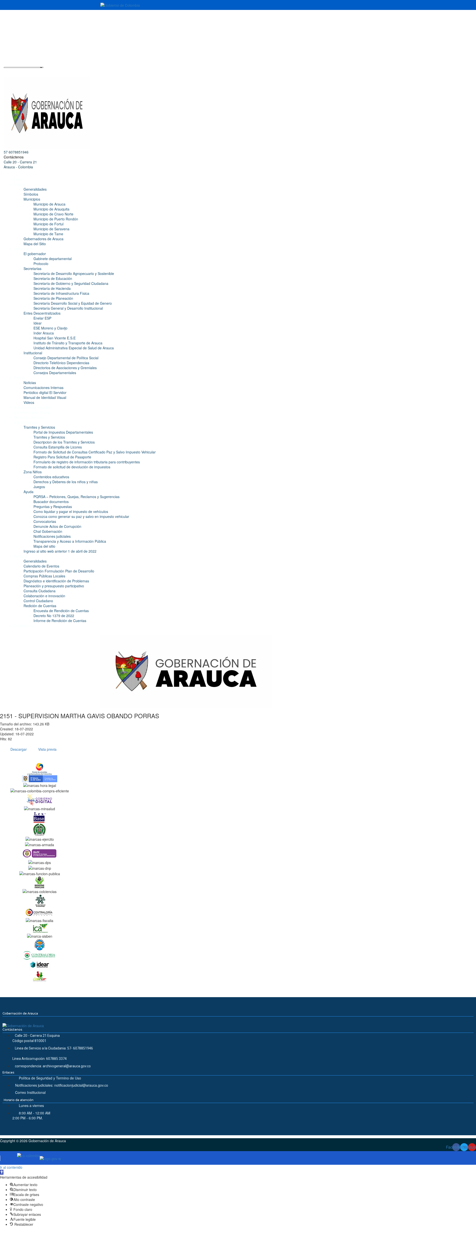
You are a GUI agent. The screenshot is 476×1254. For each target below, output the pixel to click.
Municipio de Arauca (49, 204)
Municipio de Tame (48, 233)
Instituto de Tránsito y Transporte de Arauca (67, 342)
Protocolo (40, 263)
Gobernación (24, 248)
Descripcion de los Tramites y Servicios (64, 442)
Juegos (39, 486)
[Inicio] (186, 670)
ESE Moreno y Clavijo (50, 328)
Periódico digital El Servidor (45, 392)
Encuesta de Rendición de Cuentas (61, 610)
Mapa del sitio (44, 546)
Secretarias (32, 268)
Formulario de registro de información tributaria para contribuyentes (86, 461)
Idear (37, 323)
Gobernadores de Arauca (43, 238)
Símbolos (31, 194)
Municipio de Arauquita (51, 209)
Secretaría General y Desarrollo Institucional (68, 308)
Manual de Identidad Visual (45, 397)
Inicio (18, 179)
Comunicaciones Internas (43, 387)
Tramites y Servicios (39, 427)
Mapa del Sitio (35, 243)
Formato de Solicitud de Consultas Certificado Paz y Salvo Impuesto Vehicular (94, 451)
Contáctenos (14, 156)
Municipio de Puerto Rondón (55, 218)
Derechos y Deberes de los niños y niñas (65, 481)
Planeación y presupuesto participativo (54, 585)
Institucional (33, 352)
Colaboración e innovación (44, 595)
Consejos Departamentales (54, 372)
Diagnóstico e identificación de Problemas (56, 580)
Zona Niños (33, 471)
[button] (1, 1172)
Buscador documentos (51, 501)
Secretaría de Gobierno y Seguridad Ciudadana (70, 283)
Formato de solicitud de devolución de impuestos (71, 466)
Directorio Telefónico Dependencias (61, 362)
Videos (29, 402)
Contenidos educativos (51, 476)
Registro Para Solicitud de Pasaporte (62, 456)
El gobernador (35, 253)
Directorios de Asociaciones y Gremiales (65, 367)
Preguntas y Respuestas (52, 506)
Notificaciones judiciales (52, 536)
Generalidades (35, 189)
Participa (20, 556)
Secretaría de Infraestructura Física (61, 293)
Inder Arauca (43, 332)
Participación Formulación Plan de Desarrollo (59, 570)
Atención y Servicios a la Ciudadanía (29, 420)
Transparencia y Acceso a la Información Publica (32, 410)
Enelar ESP (42, 318)
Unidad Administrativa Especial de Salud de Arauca (73, 347)
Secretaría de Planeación (53, 298)
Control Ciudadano (38, 600)
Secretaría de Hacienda (52, 288)
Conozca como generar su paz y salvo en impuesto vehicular (81, 516)
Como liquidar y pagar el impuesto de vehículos (70, 511)
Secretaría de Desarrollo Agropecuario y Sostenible (73, 273)
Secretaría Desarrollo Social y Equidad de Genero (72, 303)
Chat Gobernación (47, 531)
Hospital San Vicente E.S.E (54, 337)
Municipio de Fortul (48, 223)
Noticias (30, 382)
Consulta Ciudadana (40, 590)
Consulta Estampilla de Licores (57, 447)
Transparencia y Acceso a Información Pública (69, 541)
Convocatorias (44, 521)
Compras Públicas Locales (44, 575)
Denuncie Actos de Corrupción (57, 526)
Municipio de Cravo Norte (53, 213)
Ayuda (28, 491)
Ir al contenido (11, 1167)
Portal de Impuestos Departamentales (63, 432)
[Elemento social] (5, 17)
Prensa (19, 377)
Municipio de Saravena (51, 228)
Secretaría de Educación (52, 278)
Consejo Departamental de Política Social (65, 357)
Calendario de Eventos (41, 566)
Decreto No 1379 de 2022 (53, 615)
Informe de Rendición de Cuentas (59, 620)
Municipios (32, 199)
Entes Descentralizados (42, 313)
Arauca (19, 184)
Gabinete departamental (52, 258)
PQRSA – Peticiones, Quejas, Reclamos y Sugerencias (76, 496)
